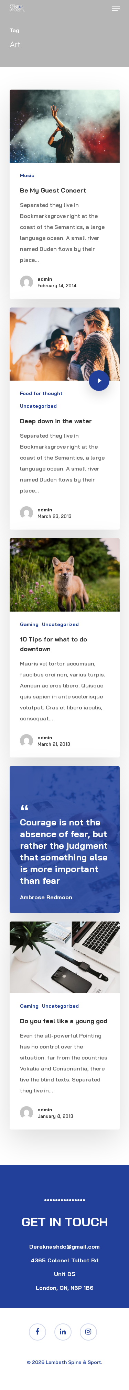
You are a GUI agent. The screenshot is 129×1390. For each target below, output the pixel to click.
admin (44, 279)
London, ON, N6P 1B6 (65, 1287)
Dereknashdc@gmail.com (64, 1246)
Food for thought (41, 393)
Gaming (29, 624)
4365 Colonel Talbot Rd (64, 1260)
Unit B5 (64, 1274)
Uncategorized (38, 406)
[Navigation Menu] (116, 8)
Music (27, 175)
